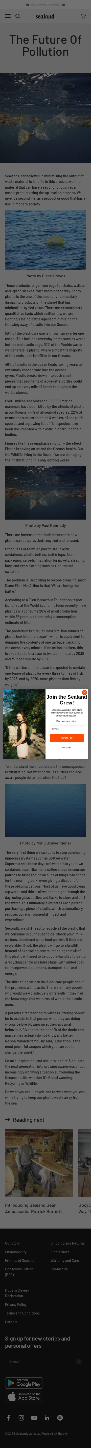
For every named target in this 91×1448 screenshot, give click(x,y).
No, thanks (66, 747)
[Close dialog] (84, 692)
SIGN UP (67, 738)
